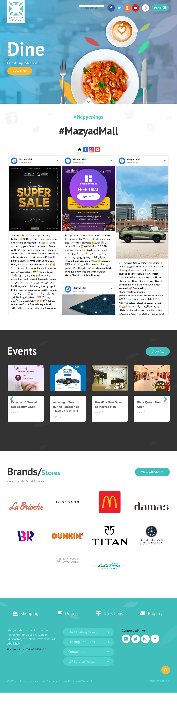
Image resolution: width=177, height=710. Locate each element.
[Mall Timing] (145, 8)
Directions (113, 613)
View (13, 416)
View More (19, 71)
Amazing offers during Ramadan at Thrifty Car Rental (24, 406)
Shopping (29, 613)
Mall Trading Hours (82, 632)
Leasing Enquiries (81, 642)
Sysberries (165, 680)
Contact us (76, 651)
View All (158, 351)
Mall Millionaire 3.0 (150, 409)
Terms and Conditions (69, 681)
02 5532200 (38, 649)
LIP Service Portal (81, 661)
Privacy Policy (88, 681)
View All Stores (152, 472)
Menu (157, 7)
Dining (71, 613)
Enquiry (155, 613)
